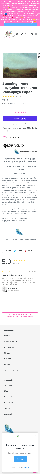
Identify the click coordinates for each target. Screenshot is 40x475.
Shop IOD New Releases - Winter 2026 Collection (21, 24)
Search (7, 336)
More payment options (20, 124)
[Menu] (36, 34)
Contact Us (9, 347)
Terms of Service (11, 370)
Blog (6, 391)
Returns (7, 359)
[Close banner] (38, 13)
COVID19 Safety (10, 341)
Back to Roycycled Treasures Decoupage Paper (20, 316)
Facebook (8, 414)
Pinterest (8, 397)
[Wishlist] (26, 34)
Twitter (7, 408)
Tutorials (8, 385)
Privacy (7, 364)
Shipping (5, 103)
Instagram (8, 403)
